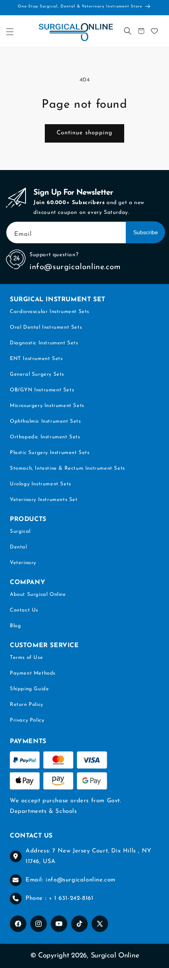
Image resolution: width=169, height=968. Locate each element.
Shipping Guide (29, 688)
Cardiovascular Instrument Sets (49, 311)
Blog (15, 625)
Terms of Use (26, 657)
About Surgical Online (38, 594)
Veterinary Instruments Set (44, 499)
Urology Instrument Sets (40, 484)
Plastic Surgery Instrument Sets (50, 452)
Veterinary (23, 562)
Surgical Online (115, 955)
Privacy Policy (27, 720)
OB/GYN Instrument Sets (42, 390)
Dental (18, 547)
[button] (10, 31)
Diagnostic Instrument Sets (44, 343)
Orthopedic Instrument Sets (45, 437)
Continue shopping (84, 133)
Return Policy (26, 704)
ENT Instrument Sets (36, 358)
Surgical (20, 531)
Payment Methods (32, 673)
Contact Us (24, 610)
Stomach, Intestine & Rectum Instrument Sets (67, 468)
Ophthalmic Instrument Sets (45, 421)
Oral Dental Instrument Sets (46, 327)
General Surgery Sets (37, 374)
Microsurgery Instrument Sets (47, 405)
